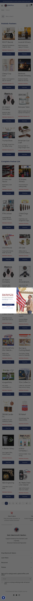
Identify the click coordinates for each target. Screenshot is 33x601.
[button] (3, 598)
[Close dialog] (32, 288)
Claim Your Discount (8, 304)
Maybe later (8, 306)
